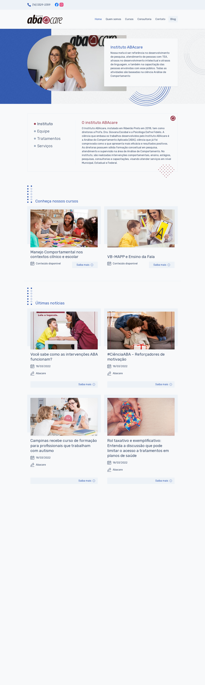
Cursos (129, 19)
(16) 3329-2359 (41, 4)
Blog (173, 19)
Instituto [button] (45, 124)
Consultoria (144, 19)
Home (98, 19)
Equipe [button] (43, 131)
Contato (160, 19)
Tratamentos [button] (49, 138)
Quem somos (113, 19)
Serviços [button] (45, 146)
